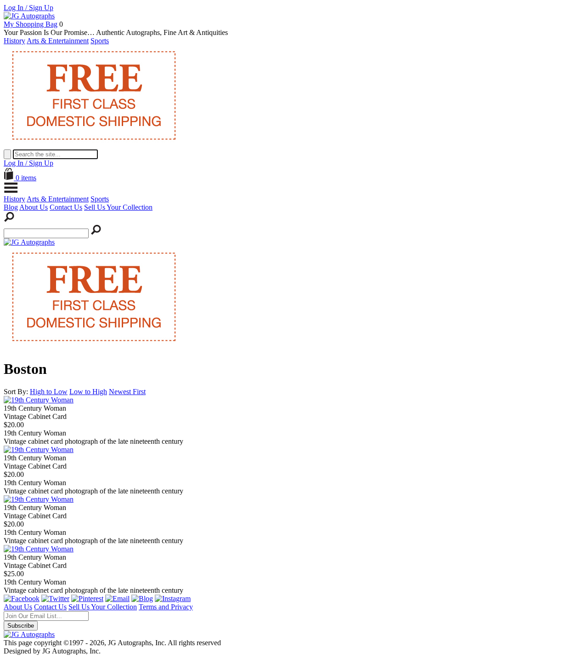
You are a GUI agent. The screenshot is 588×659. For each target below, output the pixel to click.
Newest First (127, 391)
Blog (11, 207)
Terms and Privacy (166, 607)
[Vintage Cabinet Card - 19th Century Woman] (39, 400)
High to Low (49, 391)
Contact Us (66, 207)
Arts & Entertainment (58, 41)
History (14, 41)
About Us (33, 207)
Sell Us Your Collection (118, 207)
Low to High (88, 391)
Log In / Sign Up (28, 7)
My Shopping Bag (30, 24)
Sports (99, 41)
